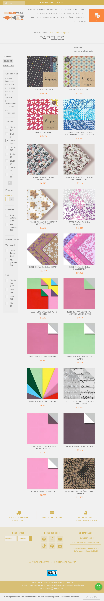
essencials (9, 107)
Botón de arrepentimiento (75, 585)
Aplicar (12, 199)
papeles (31, 9)
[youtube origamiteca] (60, 539)
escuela (82, 13)
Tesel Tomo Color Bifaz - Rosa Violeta (43, 447)
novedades (66, 9)
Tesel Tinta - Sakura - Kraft (43, 267)
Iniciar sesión (59, 3)
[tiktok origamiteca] (44, 546)
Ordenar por (77, 47)
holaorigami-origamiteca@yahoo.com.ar (85, 542)
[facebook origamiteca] (52, 539)
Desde (5, 195)
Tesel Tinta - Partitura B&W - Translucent (79, 402)
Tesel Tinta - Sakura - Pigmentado (80, 268)
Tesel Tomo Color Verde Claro (79, 357)
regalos (70, 13)
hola (61, 17)
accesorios (80, 9)
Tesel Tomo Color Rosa (43, 491)
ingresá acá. (60, 585)
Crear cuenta (47, 3)
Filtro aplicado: (8, 56)
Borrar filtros (8, 65)
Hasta (8, 195)
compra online (48, 17)
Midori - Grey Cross (79, 90)
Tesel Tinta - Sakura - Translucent (80, 223)
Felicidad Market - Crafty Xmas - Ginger (43, 223)
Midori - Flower (43, 132)
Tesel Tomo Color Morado (43, 356)
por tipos (9, 91)
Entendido (91, 597)
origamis (43, 13)
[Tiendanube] (52, 589)
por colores (10, 88)
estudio (34, 17)
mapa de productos (48, 9)
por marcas (10, 84)
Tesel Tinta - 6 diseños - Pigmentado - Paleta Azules (79, 133)
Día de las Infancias (77, 17)
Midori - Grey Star (43, 90)
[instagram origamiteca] (44, 539)
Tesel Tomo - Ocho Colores (43, 401)
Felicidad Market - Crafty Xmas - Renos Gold (79, 178)
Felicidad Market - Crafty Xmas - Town (43, 178)
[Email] (60, 546)
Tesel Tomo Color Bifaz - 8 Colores (43, 313)
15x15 (6, 61)
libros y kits (56, 13)
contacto (81, 22)
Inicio (36, 32)
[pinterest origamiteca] (52, 546)
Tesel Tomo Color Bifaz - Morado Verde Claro (80, 313)
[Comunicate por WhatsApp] (98, 586)
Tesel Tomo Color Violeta (80, 446)
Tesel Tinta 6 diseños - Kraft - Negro (80, 492)
